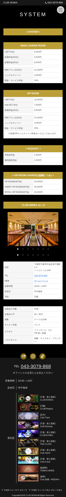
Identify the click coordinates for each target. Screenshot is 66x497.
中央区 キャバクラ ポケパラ (15, 490)
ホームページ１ (41, 281)
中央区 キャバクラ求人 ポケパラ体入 (46, 490)
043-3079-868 (55, 2)
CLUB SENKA (10, 2)
